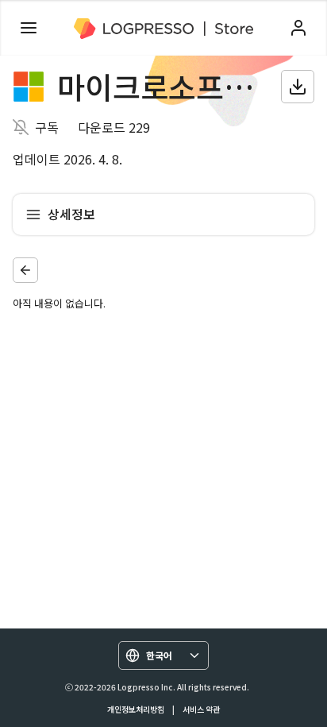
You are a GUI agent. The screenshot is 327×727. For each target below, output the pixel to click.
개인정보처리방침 (135, 709)
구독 (47, 127)
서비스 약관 (201, 709)
